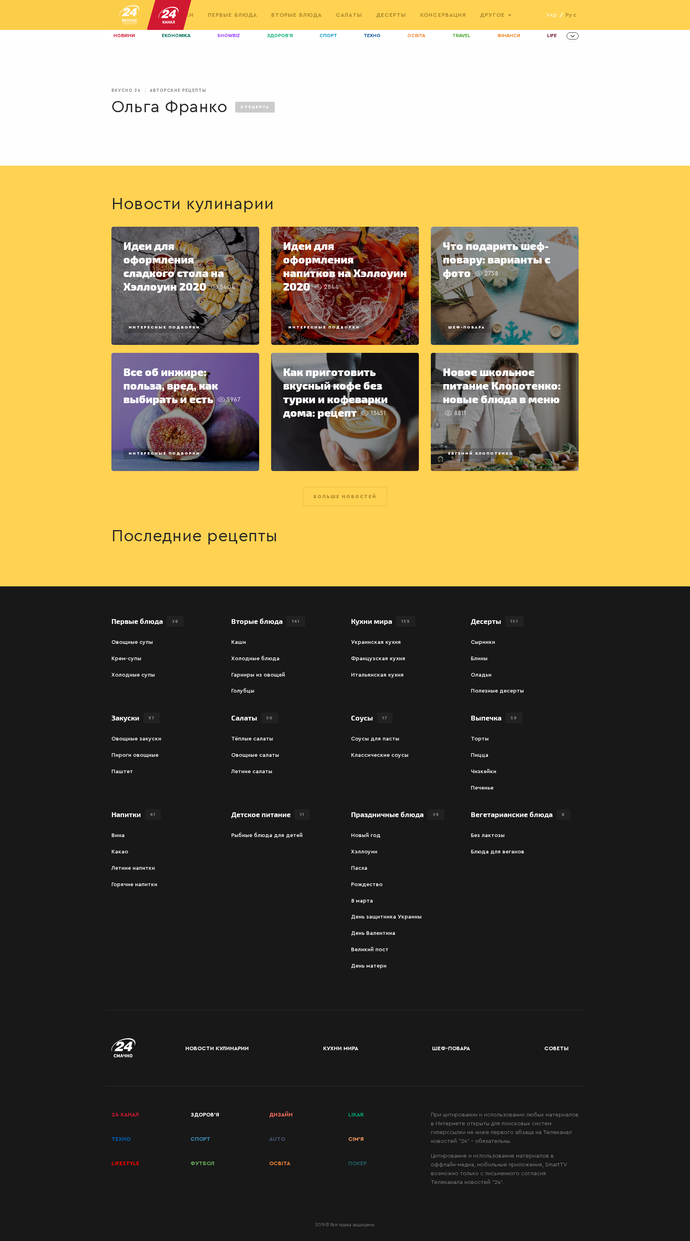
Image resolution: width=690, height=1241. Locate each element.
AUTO (277, 1139)
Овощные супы (132, 642)
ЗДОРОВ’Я (204, 1115)
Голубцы (242, 691)
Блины (479, 658)
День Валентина (373, 933)
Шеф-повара (466, 327)
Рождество (367, 884)
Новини (124, 36)
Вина (118, 835)
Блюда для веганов (497, 852)
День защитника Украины (386, 917)
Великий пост (370, 949)
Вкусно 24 (126, 90)
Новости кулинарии (217, 1048)
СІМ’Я (356, 1139)
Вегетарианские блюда (518, 814)
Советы (556, 1048)
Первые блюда (232, 15)
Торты (480, 739)
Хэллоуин (364, 852)
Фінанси (508, 36)
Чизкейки (483, 771)
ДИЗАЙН (281, 1115)
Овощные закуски (136, 739)
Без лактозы (488, 835)
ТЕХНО (121, 1139)
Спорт (328, 36)
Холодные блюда (255, 658)
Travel (461, 36)
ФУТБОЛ (202, 1163)
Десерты (391, 15)
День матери (369, 966)
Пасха (359, 868)
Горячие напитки (134, 884)
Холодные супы (133, 675)
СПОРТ (200, 1139)
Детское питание (268, 814)
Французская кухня (378, 658)
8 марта (362, 901)
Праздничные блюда (395, 814)
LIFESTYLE (125, 1163)
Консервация (443, 15)
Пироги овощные (135, 755)
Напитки (133, 814)
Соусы (369, 717)
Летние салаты (251, 771)
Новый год (366, 835)
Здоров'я (280, 36)
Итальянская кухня (377, 675)
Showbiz (228, 36)
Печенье (482, 788)
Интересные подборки (164, 327)
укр (551, 15)
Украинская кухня (376, 642)
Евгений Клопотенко (481, 453)
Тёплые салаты (252, 739)
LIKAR (356, 1115)
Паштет (122, 771)
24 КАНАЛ (125, 1115)
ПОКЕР (357, 1163)
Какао (119, 852)
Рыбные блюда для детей (267, 835)
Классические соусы (379, 755)
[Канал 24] (165, 15)
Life (552, 36)
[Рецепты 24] (129, 15)
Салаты (349, 15)
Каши (238, 642)
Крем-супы (126, 658)
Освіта (416, 36)
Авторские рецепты (178, 90)
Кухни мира (380, 621)
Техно (372, 36)
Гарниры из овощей (258, 675)
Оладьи (481, 675)
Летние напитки (133, 868)
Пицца (479, 755)
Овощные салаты (255, 755)
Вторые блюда (296, 15)
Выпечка (494, 717)
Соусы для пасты (375, 739)
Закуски (133, 717)
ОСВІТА (279, 1163)
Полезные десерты (497, 691)
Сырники (483, 642)
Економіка (176, 36)
